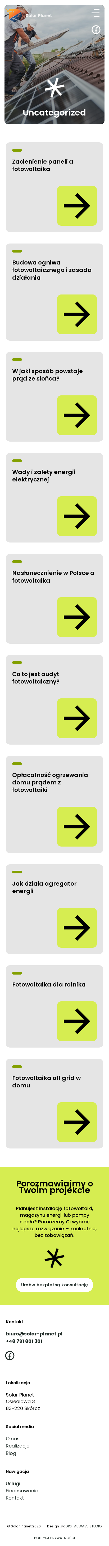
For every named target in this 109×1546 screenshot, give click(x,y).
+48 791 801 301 (24, 1341)
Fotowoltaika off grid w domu (46, 1082)
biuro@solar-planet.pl (34, 1333)
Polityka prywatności (54, 1537)
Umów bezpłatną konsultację (54, 1285)
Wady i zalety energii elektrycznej (43, 476)
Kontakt (15, 1497)
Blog (11, 1453)
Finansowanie (22, 1490)
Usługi (13, 1483)
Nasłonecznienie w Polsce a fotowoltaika (53, 576)
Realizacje (17, 1445)
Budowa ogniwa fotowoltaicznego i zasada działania (52, 269)
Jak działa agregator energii (44, 887)
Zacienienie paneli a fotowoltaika (42, 165)
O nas (13, 1438)
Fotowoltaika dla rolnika (49, 984)
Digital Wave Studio (84, 1526)
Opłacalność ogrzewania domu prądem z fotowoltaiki (50, 782)
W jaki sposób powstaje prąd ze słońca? (47, 375)
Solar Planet (39, 15)
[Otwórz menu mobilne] (96, 13)
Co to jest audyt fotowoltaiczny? (36, 678)
